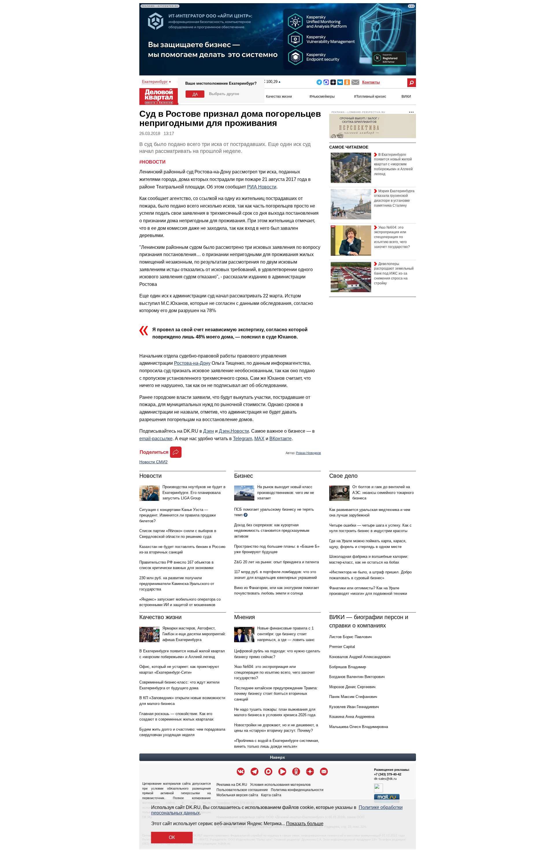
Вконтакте (340, 82)
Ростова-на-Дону (192, 363)
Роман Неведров (308, 453)
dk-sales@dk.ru (385, 778)
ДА (195, 94)
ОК (172, 837)
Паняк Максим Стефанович (353, 697)
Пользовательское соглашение (242, 790)
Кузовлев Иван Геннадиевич (354, 707)
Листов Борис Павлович (350, 637)
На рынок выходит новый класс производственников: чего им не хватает (285, 492)
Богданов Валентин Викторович (357, 677)
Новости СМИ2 (153, 462)
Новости (150, 476)
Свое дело (343, 476)
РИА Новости (261, 186)
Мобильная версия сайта (237, 795)
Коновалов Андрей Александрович (360, 657)
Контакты (371, 82)
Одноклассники (347, 82)
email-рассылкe (156, 438)
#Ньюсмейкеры (322, 97)
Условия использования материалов (280, 785)
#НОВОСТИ (152, 162)
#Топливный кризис (370, 97)
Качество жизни (279, 97)
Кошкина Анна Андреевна (351, 716)
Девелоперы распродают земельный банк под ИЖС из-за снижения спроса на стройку (394, 273)
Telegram (319, 82)
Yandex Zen (333, 82)
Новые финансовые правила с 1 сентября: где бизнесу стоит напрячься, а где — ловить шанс (286, 634)
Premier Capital (342, 647)
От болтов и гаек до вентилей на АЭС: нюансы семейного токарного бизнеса (383, 492)
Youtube (282, 771)
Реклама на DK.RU (232, 785)
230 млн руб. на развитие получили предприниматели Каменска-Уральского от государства (176, 583)
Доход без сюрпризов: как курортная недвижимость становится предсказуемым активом (271, 530)
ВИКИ (406, 97)
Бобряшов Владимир (347, 667)
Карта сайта (271, 795)
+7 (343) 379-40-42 (387, 774)
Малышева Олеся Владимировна (358, 727)
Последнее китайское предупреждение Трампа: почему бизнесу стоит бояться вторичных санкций (276, 693)
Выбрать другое (224, 94)
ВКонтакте (280, 438)
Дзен (208, 431)
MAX (326, 82)
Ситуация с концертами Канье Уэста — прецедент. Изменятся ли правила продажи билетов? (177, 515)
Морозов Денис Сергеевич (352, 687)
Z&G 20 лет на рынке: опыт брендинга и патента (276, 562)
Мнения (244, 617)
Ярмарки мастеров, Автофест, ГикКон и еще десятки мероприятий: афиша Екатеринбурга (194, 634)
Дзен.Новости (234, 431)
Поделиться (154, 452)
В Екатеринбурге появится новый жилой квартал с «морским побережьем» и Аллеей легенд (393, 164)
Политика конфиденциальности (297, 790)
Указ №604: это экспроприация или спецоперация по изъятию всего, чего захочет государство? (274, 672)
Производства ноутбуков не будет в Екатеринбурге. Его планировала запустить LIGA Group (193, 492)
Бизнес (243, 476)
